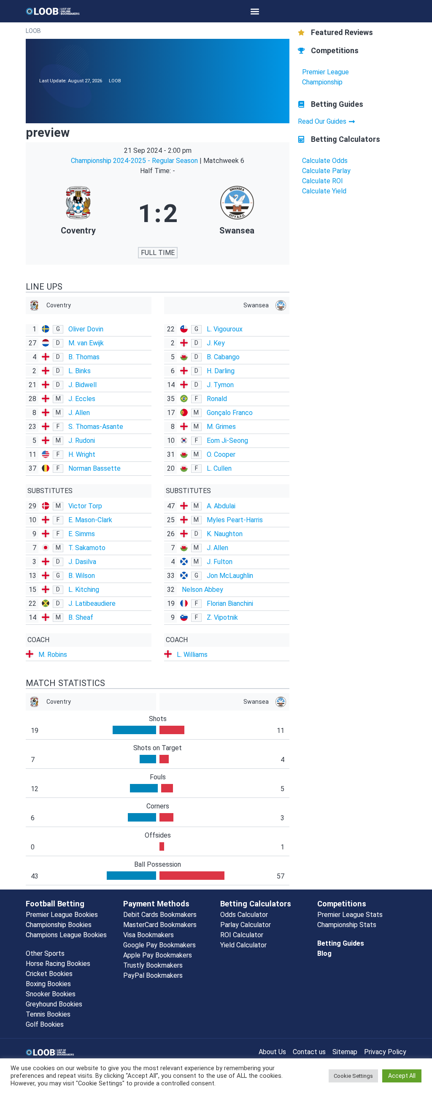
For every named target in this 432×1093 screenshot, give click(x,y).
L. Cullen (219, 468)
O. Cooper (221, 454)
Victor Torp (85, 506)
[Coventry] (78, 213)
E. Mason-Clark (90, 520)
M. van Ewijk (86, 343)
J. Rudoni (81, 441)
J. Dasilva (82, 562)
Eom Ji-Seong (227, 441)
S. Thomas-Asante (95, 427)
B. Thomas (84, 357)
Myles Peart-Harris (235, 520)
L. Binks (79, 371)
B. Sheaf (80, 617)
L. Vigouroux (225, 329)
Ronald (217, 399)
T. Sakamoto (86, 548)
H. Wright (81, 454)
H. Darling (221, 371)
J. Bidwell (82, 385)
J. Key (216, 343)
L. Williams (192, 655)
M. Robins (52, 655)
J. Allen (79, 413)
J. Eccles (81, 399)
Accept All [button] (402, 1075)
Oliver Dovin (85, 329)
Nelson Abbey (202, 590)
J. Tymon (220, 385)
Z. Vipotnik (222, 617)
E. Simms (81, 534)
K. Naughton (225, 534)
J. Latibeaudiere (92, 603)
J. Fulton (219, 562)
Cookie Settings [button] (353, 1076)
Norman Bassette (94, 468)
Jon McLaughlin (230, 576)
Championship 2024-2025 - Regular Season (135, 161)
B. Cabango (223, 357)
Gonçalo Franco (230, 413)
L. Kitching (83, 590)
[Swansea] (237, 213)
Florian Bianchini (230, 603)
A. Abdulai (221, 506)
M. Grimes (221, 427)
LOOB (33, 30)
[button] (255, 11)
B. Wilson (81, 576)
